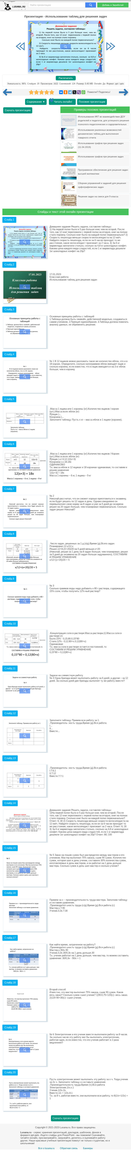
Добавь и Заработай (112, 5)
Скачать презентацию (18, 110)
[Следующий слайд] (110, 46)
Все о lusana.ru (46, 1148)
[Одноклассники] (65, 92)
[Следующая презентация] (124, 92)
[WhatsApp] (83, 92)
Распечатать (66, 78)
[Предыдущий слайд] (20, 46)
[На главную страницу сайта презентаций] (15, 6)
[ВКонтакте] (61, 92)
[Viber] (79, 92)
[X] (74, 92)
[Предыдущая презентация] (8, 92)
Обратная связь (69, 1148)
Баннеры (88, 1148)
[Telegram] (70, 92)
